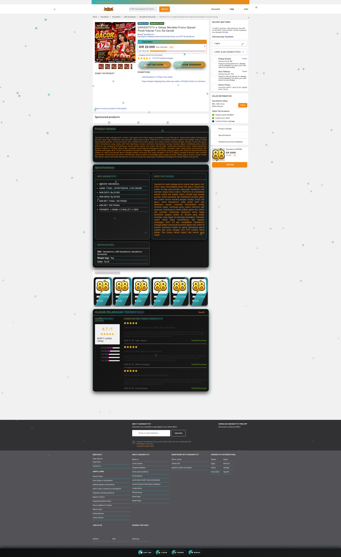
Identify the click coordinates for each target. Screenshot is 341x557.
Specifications (224, 135)
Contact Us (97, 466)
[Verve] (153, 531)
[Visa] (146, 531)
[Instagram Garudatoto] (105, 531)
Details (225, 32)
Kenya (225, 459)
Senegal (226, 468)
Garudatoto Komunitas (147, 17)
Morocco (226, 463)
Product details (225, 129)
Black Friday (136, 501)
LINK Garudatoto (130, 17)
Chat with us (97, 459)
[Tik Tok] (117, 531)
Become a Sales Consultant (182, 468)
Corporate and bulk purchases (103, 493)
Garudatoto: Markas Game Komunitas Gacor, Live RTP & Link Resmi (166, 36)
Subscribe (178, 433)
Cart (246, 9)
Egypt (213, 463)
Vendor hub (176, 463)
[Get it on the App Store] (216, 432)
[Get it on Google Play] (228, 432)
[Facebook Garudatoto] (94, 531)
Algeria (213, 459)
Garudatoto (104, 17)
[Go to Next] (133, 66)
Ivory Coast (215, 472)
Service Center (98, 476)
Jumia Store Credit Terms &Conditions (146, 480)
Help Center (97, 462)
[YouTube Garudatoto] (100, 531)
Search (164, 9)
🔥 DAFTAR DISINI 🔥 (155, 64)
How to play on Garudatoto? (103, 480)
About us (135, 459)
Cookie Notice (137, 488)
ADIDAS (95, 539)
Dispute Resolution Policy (102, 501)
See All (201, 312)
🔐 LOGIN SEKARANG (189, 64)
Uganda (226, 472)
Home (95, 17)
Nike (113, 539)
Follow (242, 105)
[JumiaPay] (168, 2)
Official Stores (137, 492)
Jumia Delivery (98, 518)
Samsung (135, 539)
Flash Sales (136, 497)
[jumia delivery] (179, 2)
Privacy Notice (137, 476)
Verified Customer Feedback (230, 142)
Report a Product (99, 497)
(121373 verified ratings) (162, 58)
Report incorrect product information (111, 108)
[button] (205, 23)
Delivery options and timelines (103, 485)
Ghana (213, 468)
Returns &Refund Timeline (102, 505)
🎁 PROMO (179, 553)
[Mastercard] (139, 531)
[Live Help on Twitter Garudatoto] (111, 531)
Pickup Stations (98, 513)
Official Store (143, 23)
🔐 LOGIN (162, 553)
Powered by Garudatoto (105, 2)
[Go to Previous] (96, 66)
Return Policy (97, 509)
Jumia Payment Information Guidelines (146, 484)
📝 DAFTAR (146, 553)
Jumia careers (137, 463)
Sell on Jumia (176, 459)
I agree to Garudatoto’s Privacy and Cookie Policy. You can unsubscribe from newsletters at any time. (163, 443)
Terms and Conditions (140, 472)
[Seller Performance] (231, 111)
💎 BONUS (195, 553)
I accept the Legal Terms (145, 446)
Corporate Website (138, 468)
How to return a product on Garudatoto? (107, 489)
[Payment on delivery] (133, 531)
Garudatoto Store (157, 23)
